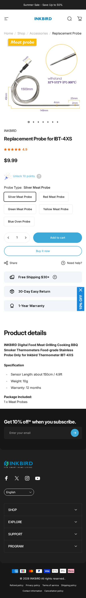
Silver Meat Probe (20, 196)
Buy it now (43, 251)
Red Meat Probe (53, 196)
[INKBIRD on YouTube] (37, 478)
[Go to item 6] (52, 122)
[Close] (80, 290)
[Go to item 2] (33, 122)
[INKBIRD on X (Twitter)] (16, 478)
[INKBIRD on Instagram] (27, 478)
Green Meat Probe (20, 209)
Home (8, 33)
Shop (21, 33)
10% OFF (80, 302)
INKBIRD (10, 131)
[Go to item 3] (38, 122)
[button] (19, 492)
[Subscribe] (75, 433)
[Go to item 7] (57, 122)
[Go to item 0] (28, 122)
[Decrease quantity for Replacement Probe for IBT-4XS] (8, 238)
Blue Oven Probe (19, 221)
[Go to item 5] (47, 122)
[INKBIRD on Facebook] (6, 478)
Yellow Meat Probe (55, 209)
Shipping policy (68, 585)
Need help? (74, 263)
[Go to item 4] (43, 122)
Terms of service (50, 585)
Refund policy (16, 585)
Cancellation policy (53, 591)
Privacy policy (33, 585)
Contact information (32, 591)
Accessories (39, 33)
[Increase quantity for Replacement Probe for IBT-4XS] (25, 238)
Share (13, 263)
